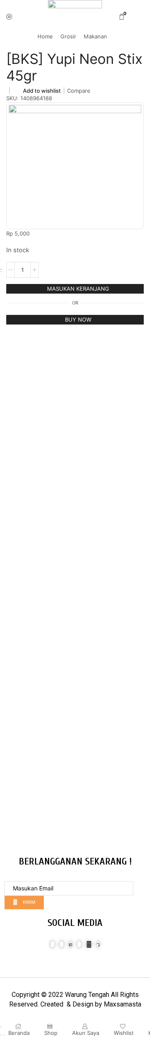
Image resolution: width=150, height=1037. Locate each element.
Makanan (95, 36)
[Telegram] (98, 944)
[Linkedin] (79, 944)
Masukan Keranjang (78, 288)
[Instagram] (70, 944)
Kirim (28, 902)
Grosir (68, 36)
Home (45, 36)
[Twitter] (61, 944)
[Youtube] (89, 944)
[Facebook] (52, 944)
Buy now (78, 319)
